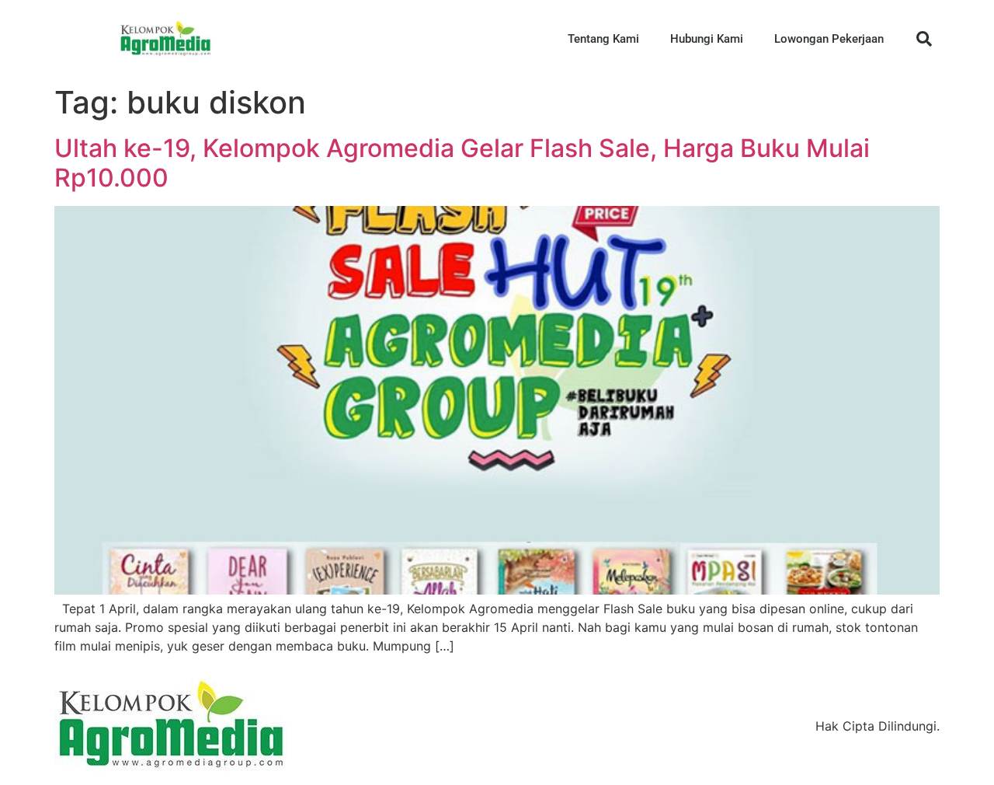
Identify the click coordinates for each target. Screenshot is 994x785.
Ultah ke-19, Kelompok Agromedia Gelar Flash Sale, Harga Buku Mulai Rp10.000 (462, 163)
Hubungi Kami (706, 39)
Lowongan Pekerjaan (829, 39)
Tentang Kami (603, 39)
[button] (924, 38)
